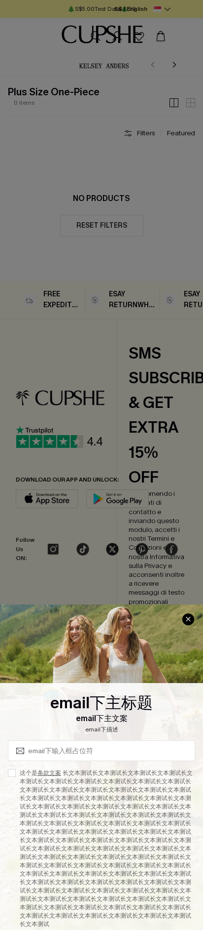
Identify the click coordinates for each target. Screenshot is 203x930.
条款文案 (49, 773)
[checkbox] (12, 773)
